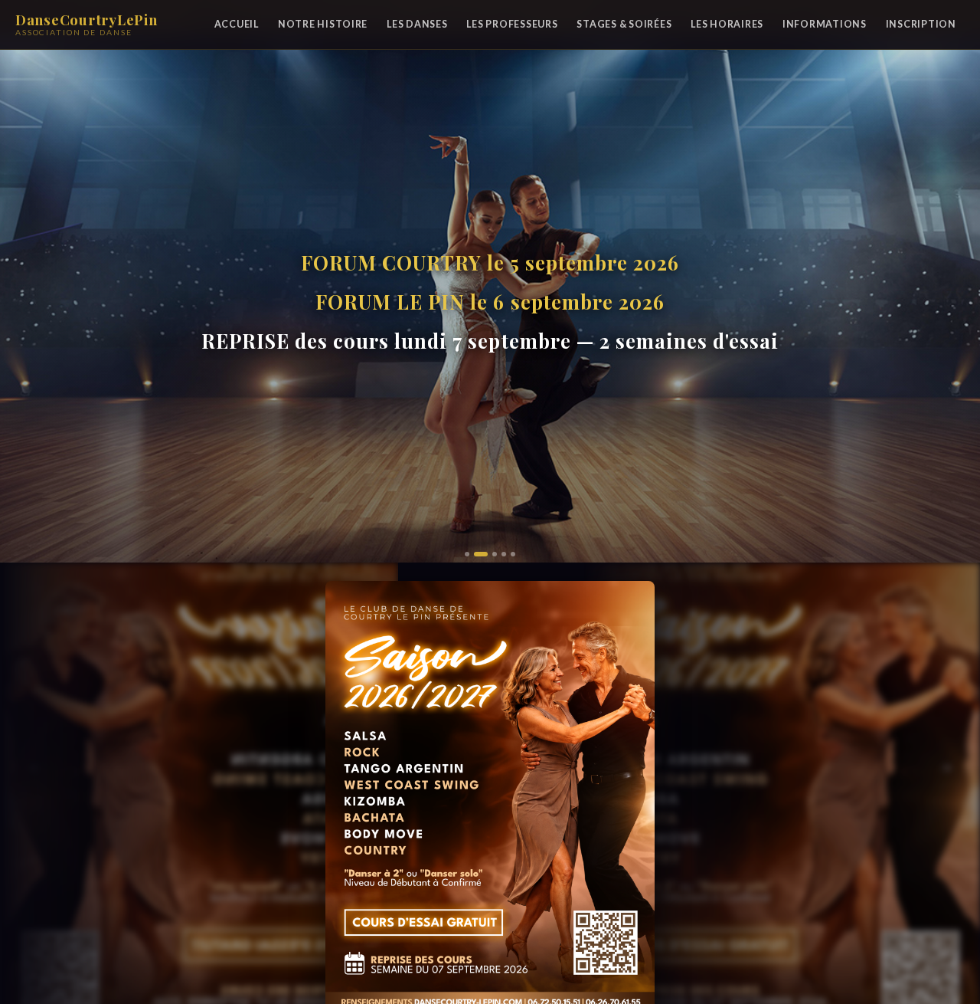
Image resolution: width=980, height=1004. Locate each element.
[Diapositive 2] (476, 554)
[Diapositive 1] (467, 554)
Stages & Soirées (624, 24)
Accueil (236, 24)
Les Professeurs (511, 24)
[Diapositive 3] (490, 554)
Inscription (921, 24)
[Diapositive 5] (513, 554)
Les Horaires (727, 24)
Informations (824, 24)
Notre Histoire (323, 24)
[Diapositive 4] (503, 554)
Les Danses (417, 24)
